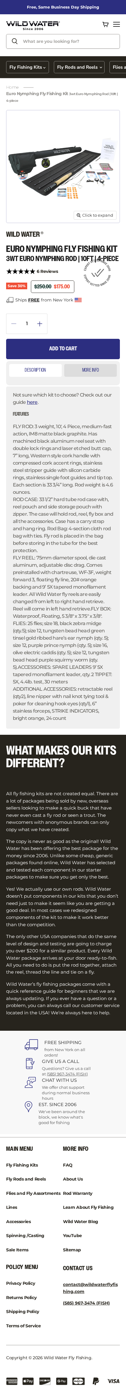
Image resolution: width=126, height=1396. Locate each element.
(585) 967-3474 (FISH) (67, 1073)
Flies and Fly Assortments (33, 1193)
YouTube (72, 1235)
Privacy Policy (20, 1283)
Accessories (18, 1221)
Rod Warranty (77, 1193)
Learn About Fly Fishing (88, 1207)
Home (12, 87)
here (32, 402)
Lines (11, 1207)
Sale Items (17, 1250)
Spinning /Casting (25, 1235)
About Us (73, 1179)
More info (90, 370)
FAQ (67, 1165)
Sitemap (72, 1250)
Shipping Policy (22, 1311)
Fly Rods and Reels (78, 67)
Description (35, 370)
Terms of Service (23, 1326)
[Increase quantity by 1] (42, 324)
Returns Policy (21, 1297)
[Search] (14, 41)
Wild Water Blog (80, 1221)
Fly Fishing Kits (26, 67)
